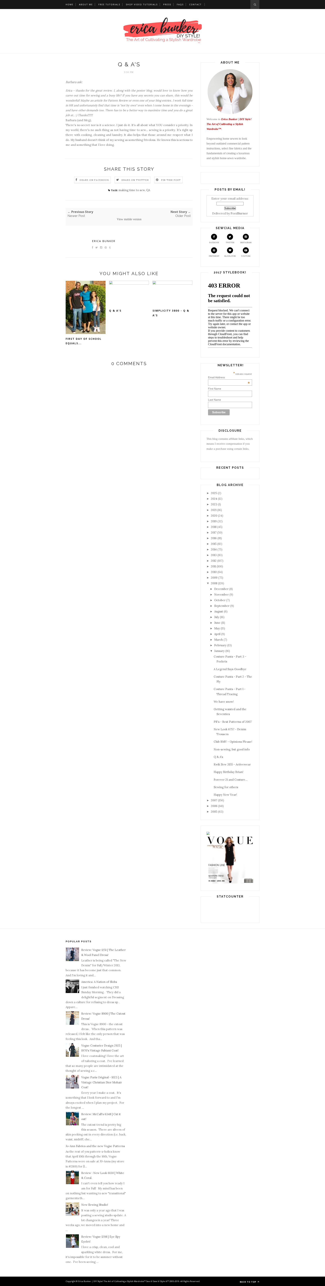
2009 (214, 577)
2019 (214, 521)
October (220, 600)
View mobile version (129, 219)
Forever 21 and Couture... (231, 779)
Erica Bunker (103, 241)
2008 (214, 583)
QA (148, 190)
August (218, 611)
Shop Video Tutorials (142, 4)
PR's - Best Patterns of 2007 (233, 722)
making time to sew (131, 190)
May (217, 628)
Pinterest (214, 256)
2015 (213, 544)
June (217, 622)
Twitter (230, 242)
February (220, 645)
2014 (214, 549)
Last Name (214, 399)
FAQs (180, 4)
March (218, 639)
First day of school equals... (84, 341)
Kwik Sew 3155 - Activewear (232, 764)
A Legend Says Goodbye (230, 669)
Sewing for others (226, 787)
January (219, 651)
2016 (214, 538)
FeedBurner (239, 213)
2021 (213, 510)
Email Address (229, 377)
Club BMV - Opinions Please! (233, 741)
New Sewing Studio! (94, 1205)
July (216, 617)
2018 (213, 527)
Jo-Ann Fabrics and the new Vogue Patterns (95, 1146)
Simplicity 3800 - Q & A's (171, 313)
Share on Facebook (94, 180)
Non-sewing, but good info (232, 749)
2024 (214, 498)
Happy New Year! (225, 794)
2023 (214, 504)
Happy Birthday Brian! (228, 772)
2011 (213, 566)
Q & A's (115, 310)
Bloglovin (230, 256)
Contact (195, 4)
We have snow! (224, 701)
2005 (214, 811)
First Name (214, 388)
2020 (214, 515)
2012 (213, 560)
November (221, 594)
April (217, 634)
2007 (214, 800)
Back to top (248, 1281)
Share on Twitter (135, 180)
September (221, 606)
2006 (214, 806)
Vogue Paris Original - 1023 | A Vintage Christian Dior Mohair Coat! (101, 1082)
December (221, 589)
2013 (214, 555)
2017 (213, 532)
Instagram (245, 242)
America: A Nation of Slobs (99, 982)
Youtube (246, 256)
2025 (214, 493)
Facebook (214, 242)
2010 (214, 572)
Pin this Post (171, 180)
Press (167, 4)
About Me (86, 4)
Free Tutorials (109, 4)
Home (69, 4)
